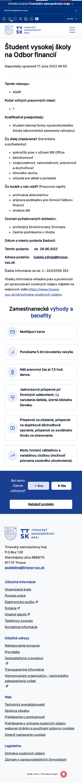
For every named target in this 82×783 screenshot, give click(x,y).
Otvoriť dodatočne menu (16, 10)
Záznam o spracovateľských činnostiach (35, 759)
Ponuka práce (15, 595)
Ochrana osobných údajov (25, 753)
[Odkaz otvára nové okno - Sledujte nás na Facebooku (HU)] (10, 19)
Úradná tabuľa (15, 614)
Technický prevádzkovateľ (25, 704)
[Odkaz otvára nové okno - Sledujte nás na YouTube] (37, 19)
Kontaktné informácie (21, 627)
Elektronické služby (20, 602)
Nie (63, 486)
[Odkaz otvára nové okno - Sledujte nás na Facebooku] (4, 19)
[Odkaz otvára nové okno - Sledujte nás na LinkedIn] (26, 19)
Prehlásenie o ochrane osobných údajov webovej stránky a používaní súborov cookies (39, 725)
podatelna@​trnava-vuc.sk (24, 568)
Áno (40, 486)
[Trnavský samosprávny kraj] (23, 30)
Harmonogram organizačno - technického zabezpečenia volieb (36, 678)
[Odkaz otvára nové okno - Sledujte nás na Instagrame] (15, 19)
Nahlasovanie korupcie (22, 645)
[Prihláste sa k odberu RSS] (31, 19)
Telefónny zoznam (19, 621)
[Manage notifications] (63, 774)
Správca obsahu (17, 711)
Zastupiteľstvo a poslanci (24, 658)
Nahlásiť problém (41, 504)
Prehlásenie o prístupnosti (25, 717)
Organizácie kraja (18, 589)
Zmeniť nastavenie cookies (25, 735)
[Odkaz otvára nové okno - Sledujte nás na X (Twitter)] (20, 19)
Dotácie (11, 608)
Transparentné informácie (24, 669)
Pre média (12, 652)
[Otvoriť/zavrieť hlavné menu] (72, 30)
